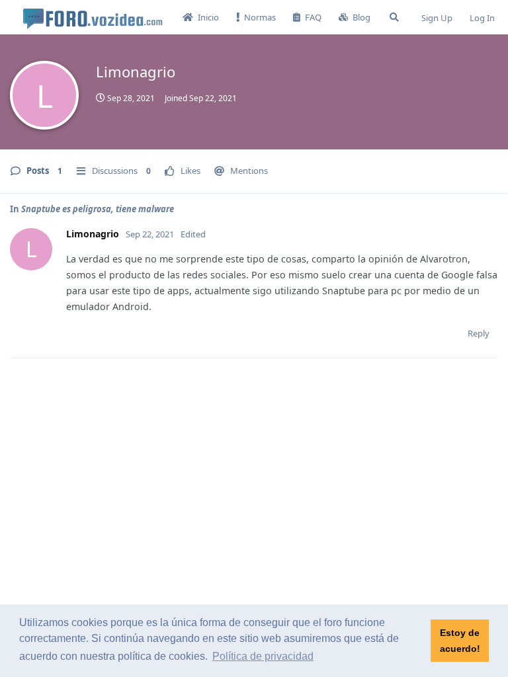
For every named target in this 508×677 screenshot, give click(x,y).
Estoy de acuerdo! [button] (460, 640)
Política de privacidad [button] (263, 656)
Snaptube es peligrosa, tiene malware (97, 209)
